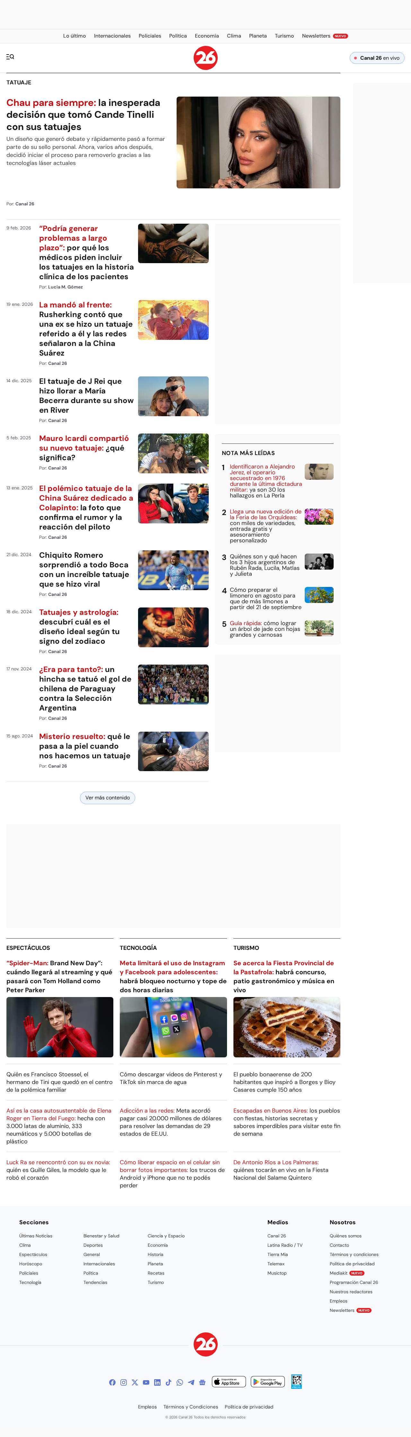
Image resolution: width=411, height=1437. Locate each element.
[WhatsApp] (180, 1382)
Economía (158, 1245)
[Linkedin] (157, 1382)
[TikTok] (168, 1382)
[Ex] (135, 1382)
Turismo (246, 948)
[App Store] (229, 1382)
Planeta (155, 1264)
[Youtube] (146, 1382)
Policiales (28, 1273)
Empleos (338, 1301)
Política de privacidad (352, 1264)
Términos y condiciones (354, 1254)
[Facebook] (112, 1382)
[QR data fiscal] (296, 1387)
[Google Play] (268, 1382)
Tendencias (95, 1282)
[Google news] (202, 1382)
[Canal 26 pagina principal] (206, 68)
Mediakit (346, 1273)
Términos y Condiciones (190, 1407)
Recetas (156, 1273)
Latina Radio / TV (284, 1245)
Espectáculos (28, 948)
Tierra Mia (277, 1254)
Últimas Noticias (35, 1236)
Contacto (339, 1245)
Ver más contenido (107, 797)
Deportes (93, 1245)
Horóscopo (30, 1264)
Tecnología (138, 948)
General (91, 1254)
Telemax (275, 1264)
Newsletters (350, 1310)
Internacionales (99, 1264)
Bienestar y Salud (101, 1236)
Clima (25, 1245)
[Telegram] (191, 1382)
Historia (155, 1254)
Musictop (277, 1273)
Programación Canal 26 (354, 1282)
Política (90, 1273)
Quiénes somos (346, 1236)
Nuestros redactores (351, 1292)
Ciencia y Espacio (166, 1236)
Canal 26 (276, 1236)
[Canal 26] (206, 1345)
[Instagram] (123, 1382)
